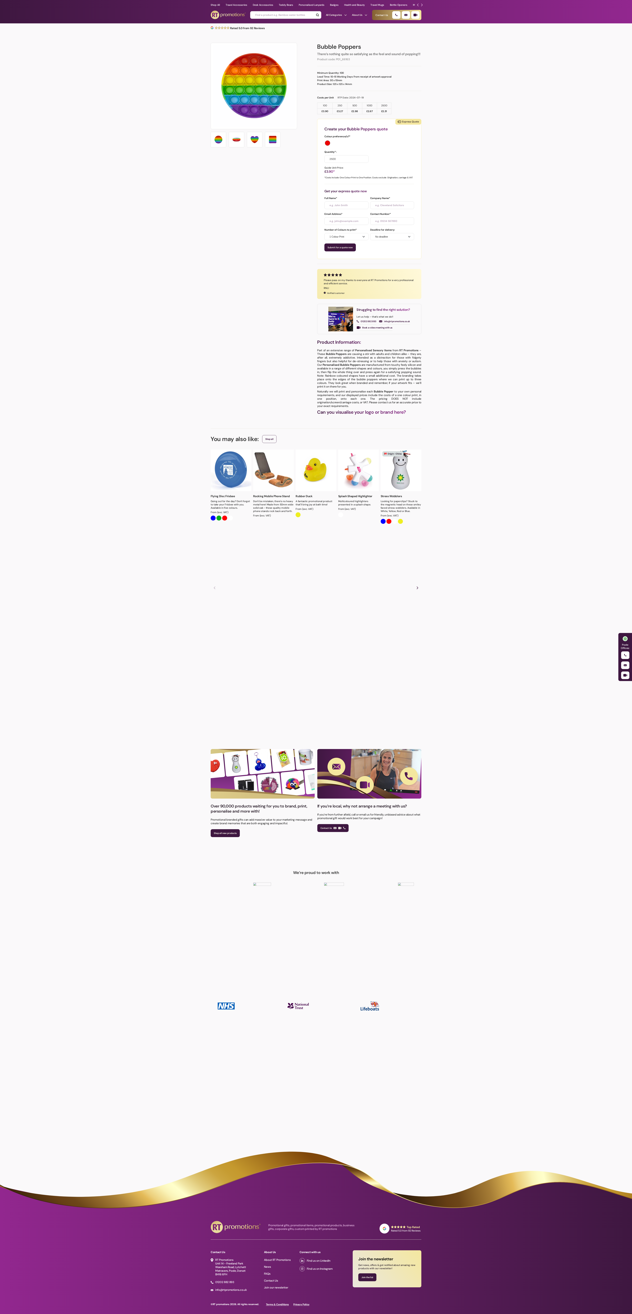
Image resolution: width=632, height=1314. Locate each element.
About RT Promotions (277, 1260)
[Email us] (406, 15)
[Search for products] (317, 15)
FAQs (267, 1273)
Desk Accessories (263, 5)
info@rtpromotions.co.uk (397, 321)
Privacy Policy (301, 1304)
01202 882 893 (368, 321)
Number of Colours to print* (340, 229)
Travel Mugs (377, 5)
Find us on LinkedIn (319, 1260)
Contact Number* (380, 214)
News (267, 1267)
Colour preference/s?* (337, 136)
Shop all (269, 439)
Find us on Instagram (320, 1269)
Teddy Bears (286, 5)
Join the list (367, 1277)
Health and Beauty (354, 5)
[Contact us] (415, 15)
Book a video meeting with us (377, 327)
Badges (334, 5)
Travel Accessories (236, 5)
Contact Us (326, 828)
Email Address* (333, 214)
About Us (357, 15)
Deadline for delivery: (382, 229)
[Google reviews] (400, 1229)
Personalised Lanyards (311, 5)
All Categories (334, 15)
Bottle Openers (398, 5)
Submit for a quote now (340, 247)
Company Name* (380, 198)
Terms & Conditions (277, 1304)
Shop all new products (225, 833)
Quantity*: (330, 152)
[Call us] (396, 15)
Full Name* (330, 198)
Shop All (215, 5)
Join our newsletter (276, 1287)
